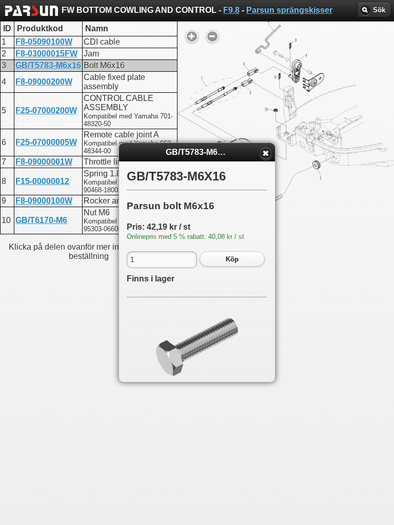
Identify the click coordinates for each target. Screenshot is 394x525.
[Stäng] (265, 153)
